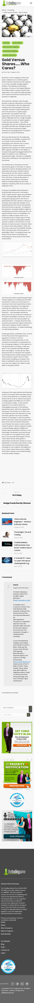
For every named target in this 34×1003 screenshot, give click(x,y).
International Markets (10, 51)
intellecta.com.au (7, 993)
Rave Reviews (6, 934)
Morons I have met (9, 55)
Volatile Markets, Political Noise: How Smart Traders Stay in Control (23, 546)
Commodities (17, 43)
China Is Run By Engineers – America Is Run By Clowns (22, 521)
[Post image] (7, 521)
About (3, 925)
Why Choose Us (6, 928)
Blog (2, 944)
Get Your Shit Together (11, 47)
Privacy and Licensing (8, 918)
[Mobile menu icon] (31, 3)
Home (3, 922)
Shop (3, 947)
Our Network (5, 941)
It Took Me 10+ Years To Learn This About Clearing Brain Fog (22, 560)
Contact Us (5, 950)
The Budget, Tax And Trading (22, 533)
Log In (3, 953)
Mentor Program (7, 931)
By (6, 72)
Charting (6, 43)
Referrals (13, 920)
